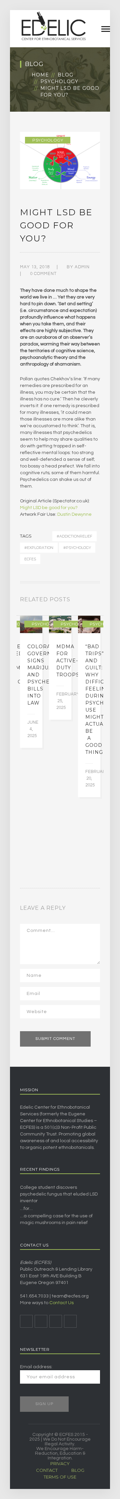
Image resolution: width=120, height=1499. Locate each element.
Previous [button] (90, 601)
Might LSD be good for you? (49, 507)
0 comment (43, 273)
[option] (31, 682)
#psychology (77, 547)
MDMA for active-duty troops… (69, 661)
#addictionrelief (74, 536)
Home (40, 75)
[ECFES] (53, 25)
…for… (26, 1208)
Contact (47, 1470)
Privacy (60, 1463)
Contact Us (61, 1302)
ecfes (30, 559)
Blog (65, 75)
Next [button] (98, 601)
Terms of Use (60, 1477)
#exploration (38, 547)
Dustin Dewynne (74, 514)
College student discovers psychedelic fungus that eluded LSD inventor (59, 1194)
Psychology (59, 81)
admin (82, 267)
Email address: (36, 1367)
